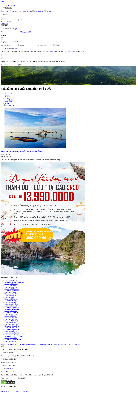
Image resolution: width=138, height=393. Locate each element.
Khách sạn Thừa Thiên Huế (13, 336)
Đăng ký (15, 29)
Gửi (20, 65)
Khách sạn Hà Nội (10, 301)
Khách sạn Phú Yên (10, 322)
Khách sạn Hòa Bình (11, 306)
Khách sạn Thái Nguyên (12, 333)
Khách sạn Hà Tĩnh (10, 302)
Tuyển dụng (57, 344)
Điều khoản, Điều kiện (48, 51)
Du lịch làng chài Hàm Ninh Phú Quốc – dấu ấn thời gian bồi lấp (21, 151)
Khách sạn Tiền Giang (11, 338)
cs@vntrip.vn (9, 368)
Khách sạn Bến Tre (10, 285)
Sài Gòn (7, 103)
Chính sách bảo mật (69, 51)
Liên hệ (9, 344)
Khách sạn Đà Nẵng (11, 294)
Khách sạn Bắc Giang (11, 284)
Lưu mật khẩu (7, 22)
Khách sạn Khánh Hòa (12, 307)
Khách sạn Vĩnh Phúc (11, 341)
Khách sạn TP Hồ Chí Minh (13, 339)
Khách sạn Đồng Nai (11, 299)
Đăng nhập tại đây (26, 32)
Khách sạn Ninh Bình (11, 319)
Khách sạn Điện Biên (11, 297)
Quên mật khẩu (5, 23)
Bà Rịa (7, 95)
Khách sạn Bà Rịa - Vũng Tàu (14, 282)
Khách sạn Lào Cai (10, 316)
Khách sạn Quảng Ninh (12, 329)
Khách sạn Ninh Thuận (11, 321)
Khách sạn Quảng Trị (11, 331)
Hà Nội (7, 98)
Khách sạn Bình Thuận (12, 290)
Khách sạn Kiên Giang (12, 309)
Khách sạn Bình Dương (12, 289)
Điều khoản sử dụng (17, 344)
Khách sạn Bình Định (11, 287)
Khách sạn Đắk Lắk (10, 295)
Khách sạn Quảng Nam (12, 326)
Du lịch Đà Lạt (9, 100)
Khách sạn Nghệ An (11, 317)
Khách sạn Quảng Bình (11, 324)
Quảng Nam (8, 101)
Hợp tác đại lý (77, 344)
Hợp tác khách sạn (40, 344)
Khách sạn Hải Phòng (11, 304)
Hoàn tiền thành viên (67, 344)
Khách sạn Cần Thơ (10, 292)
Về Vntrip (4, 344)
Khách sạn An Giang (11, 280)
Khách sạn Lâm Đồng (11, 312)
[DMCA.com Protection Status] (8, 383)
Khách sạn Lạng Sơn (11, 314)
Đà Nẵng (7, 96)
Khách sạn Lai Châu (11, 311)
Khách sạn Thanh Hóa (11, 334)
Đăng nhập (8, 7)
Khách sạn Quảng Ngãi (11, 327)
